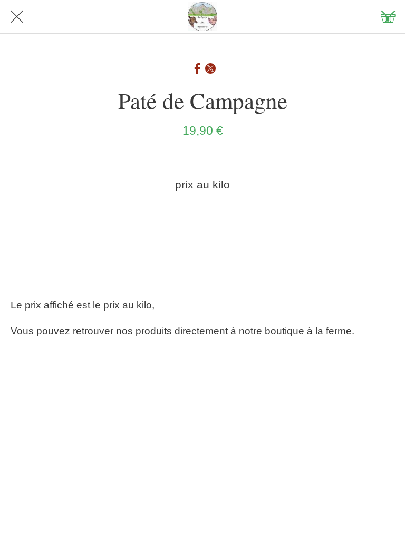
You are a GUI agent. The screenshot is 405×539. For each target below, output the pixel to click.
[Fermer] (17, 17)
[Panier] (388, 16)
